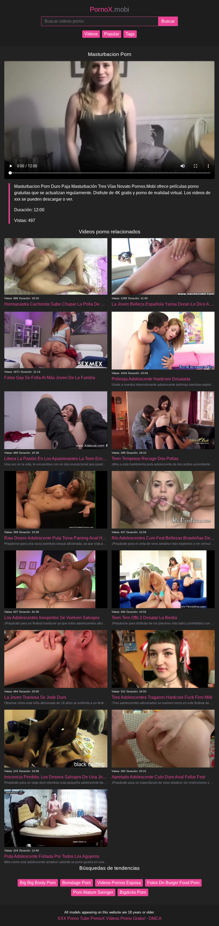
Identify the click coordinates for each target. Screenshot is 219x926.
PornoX (109, 9)
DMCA (155, 918)
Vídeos (91, 34)
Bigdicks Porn (133, 892)
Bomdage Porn (76, 882)
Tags (130, 34)
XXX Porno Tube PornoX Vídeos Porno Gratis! (101, 918)
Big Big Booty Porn (38, 882)
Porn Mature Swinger (93, 892)
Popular (111, 34)
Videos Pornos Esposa (119, 882)
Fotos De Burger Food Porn (173, 882)
